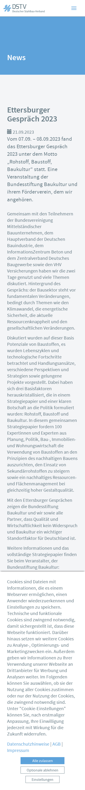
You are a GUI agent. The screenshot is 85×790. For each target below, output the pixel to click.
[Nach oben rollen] (74, 779)
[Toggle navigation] (74, 8)
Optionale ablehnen (42, 770)
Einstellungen (42, 779)
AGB (56, 744)
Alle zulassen (42, 761)
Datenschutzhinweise (28, 744)
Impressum (18, 750)
